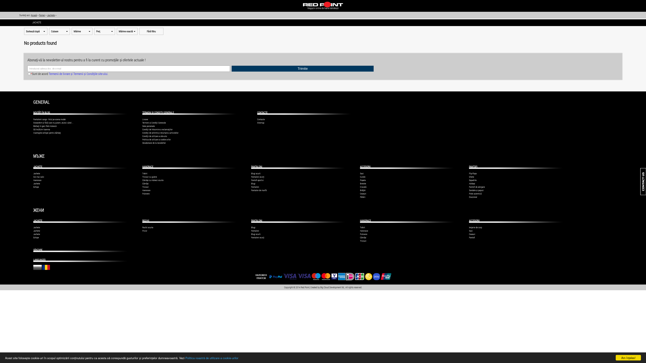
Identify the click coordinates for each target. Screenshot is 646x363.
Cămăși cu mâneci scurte (153, 180)
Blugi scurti (256, 173)
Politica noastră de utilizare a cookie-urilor (211, 358)
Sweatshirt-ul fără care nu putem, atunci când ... (53, 122)
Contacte (261, 119)
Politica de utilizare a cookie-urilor (156, 139)
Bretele (363, 183)
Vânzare (37, 249)
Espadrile (473, 180)
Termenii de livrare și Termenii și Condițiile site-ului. (78, 74)
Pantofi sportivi (257, 180)
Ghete (471, 176)
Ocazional (473, 196)
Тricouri (363, 240)
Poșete (363, 180)
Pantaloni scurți (257, 176)
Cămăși (145, 183)
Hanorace (37, 180)
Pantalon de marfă (259, 190)
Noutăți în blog (41, 112)
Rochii (145, 220)
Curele (362, 176)
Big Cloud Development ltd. (332, 287)
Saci (362, 173)
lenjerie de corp (475, 227)
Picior (144, 230)
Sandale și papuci (476, 190)
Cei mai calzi (38, 176)
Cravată (363, 186)
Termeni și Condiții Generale (154, 122)
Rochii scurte (147, 227)
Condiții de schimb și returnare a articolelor (160, 132)
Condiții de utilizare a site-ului (154, 136)
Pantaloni (256, 166)
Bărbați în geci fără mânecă (45, 126)
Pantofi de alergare (477, 186)
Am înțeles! (628, 358)
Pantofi (473, 166)
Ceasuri (363, 193)
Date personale (148, 126)
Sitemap (260, 122)
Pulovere (146, 193)
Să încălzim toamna (41, 129)
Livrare (145, 119)
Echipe (36, 186)
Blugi (253, 183)
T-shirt (144, 173)
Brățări (363, 190)
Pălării (362, 196)
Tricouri (145, 186)
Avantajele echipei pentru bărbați (47, 132)
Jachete (37, 166)
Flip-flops (473, 173)
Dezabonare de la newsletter (154, 142)
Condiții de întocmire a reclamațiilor (157, 129)
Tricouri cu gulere (149, 176)
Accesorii (365, 166)
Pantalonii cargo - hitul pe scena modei (49, 119)
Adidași (472, 183)
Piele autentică (475, 193)
